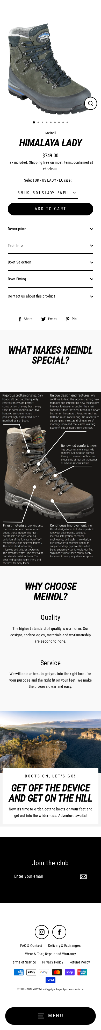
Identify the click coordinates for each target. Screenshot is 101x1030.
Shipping (35, 162)
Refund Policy (79, 962)
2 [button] (39, 123)
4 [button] (47, 123)
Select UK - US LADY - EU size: (48, 180)
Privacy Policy (52, 962)
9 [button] (68, 123)
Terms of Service (23, 962)
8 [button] (63, 123)
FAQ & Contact (31, 945)
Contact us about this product (31, 296)
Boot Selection (19, 262)
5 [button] (51, 123)
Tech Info (15, 245)
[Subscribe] (82, 876)
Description (17, 229)
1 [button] (34, 122)
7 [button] (59, 123)
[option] (50, 58)
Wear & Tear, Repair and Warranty (50, 954)
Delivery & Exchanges (64, 945)
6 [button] (55, 123)
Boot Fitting (17, 279)
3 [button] (43, 123)
